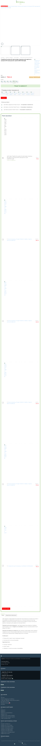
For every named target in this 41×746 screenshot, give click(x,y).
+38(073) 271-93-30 (6, 672)
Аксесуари (16, 57)
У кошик (4, 97)
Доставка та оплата (5, 701)
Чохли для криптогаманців (26, 57)
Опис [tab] (3, 615)
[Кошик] (39, 2)
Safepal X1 (3, 710)
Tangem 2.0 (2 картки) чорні (7, 726)
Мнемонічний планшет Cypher (8, 716)
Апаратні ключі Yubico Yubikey (8, 715)
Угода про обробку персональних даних (10, 700)
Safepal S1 (3, 711)
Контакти (3, 704)
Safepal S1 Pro (4, 714)
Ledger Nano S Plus (5, 733)
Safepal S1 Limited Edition (6, 712)
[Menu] (1, 2)
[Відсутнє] (3, 93)
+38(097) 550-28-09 (7, 675)
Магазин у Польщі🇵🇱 (5, 703)
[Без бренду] (37, 67)
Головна (2, 57)
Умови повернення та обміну (7, 698)
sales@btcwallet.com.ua (6, 677)
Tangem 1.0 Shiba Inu (5, 723)
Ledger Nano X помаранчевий (8, 732)
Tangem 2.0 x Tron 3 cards (6, 725)
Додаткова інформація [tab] (11, 615)
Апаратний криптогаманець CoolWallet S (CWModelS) (20, 566)
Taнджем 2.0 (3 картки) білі (7, 729)
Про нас (2, 697)
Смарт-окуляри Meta (5, 718)
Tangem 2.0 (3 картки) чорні (7, 728)
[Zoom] (2, 44)
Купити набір (6, 608)
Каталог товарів (9, 57)
